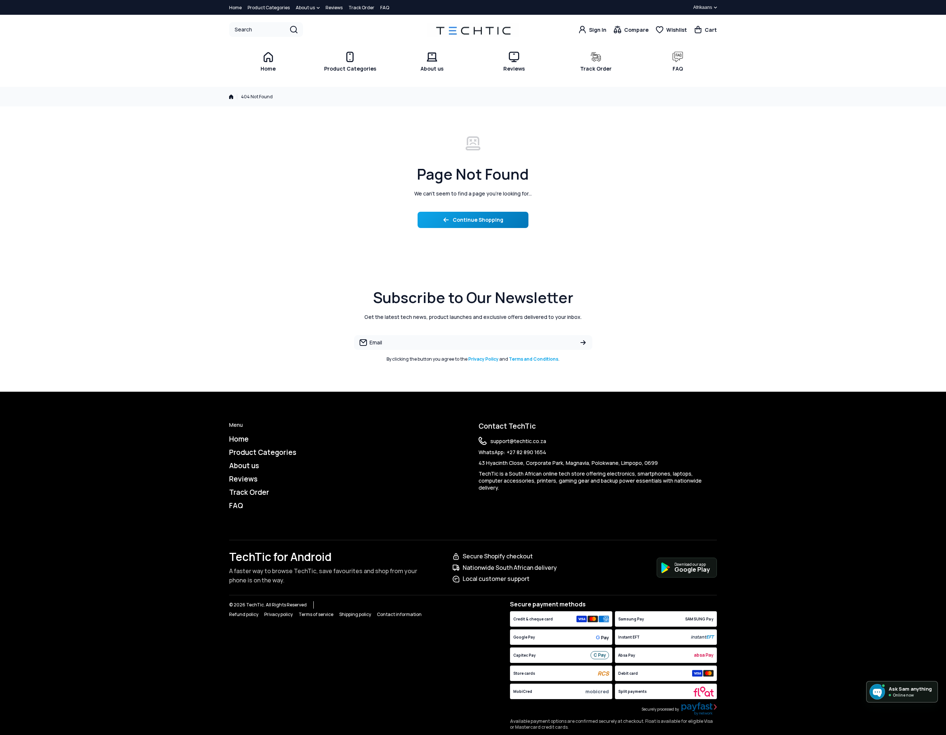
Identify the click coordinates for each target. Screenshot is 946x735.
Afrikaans (702, 7)
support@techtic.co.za (518, 441)
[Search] (294, 29)
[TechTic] (473, 29)
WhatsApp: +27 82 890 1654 (512, 452)
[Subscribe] (583, 342)
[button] (705, 29)
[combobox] (266, 29)
